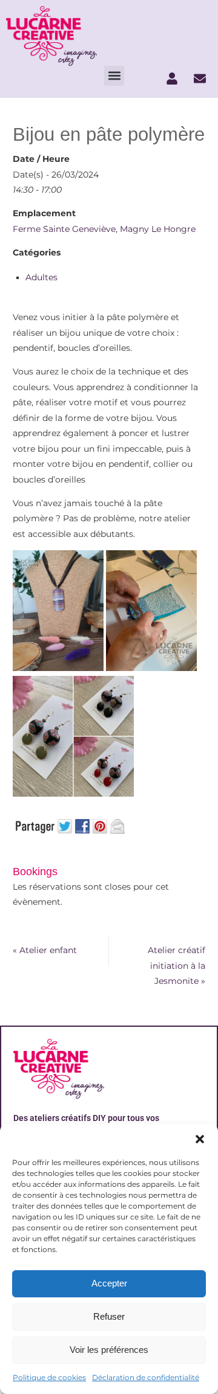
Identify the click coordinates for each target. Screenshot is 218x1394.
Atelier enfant (45, 950)
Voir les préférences (109, 1349)
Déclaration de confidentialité (145, 1377)
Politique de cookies (49, 1377)
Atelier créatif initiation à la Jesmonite (176, 965)
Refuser (109, 1316)
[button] (200, 1139)
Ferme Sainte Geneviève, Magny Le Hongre (104, 229)
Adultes (41, 277)
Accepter (109, 1283)
